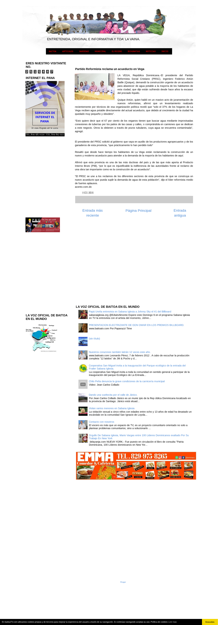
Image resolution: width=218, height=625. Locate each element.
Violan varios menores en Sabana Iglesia (111, 408)
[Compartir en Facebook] (90, 192)
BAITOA (52, 51)
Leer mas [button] (172, 622)
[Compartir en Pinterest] (92, 192)
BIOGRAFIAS (134, 51)
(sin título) (94, 338)
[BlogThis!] (85, 192)
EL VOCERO (117, 51)
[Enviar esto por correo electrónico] (83, 192)
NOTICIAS (151, 51)
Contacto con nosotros (101, 421)
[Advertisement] (94, 262)
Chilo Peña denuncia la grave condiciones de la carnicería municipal (127, 381)
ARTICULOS (67, 51)
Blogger (123, 582)
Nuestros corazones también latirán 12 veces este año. (120, 352)
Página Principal (138, 211)
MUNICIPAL (100, 51)
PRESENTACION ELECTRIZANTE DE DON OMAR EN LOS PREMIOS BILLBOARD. (136, 325)
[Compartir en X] (88, 192)
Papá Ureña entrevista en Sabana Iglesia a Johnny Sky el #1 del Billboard (130, 311)
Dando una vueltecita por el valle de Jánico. (113, 394)
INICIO (164, 51)
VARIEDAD (84, 51)
